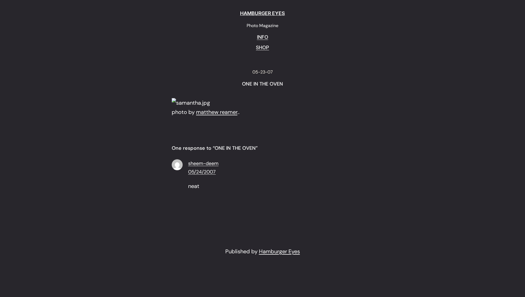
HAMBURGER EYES (262, 13)
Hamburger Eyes (279, 251)
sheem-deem (203, 163)
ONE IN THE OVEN (262, 84)
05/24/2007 (202, 172)
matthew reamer (216, 112)
